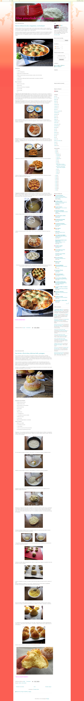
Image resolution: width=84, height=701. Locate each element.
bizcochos (56, 97)
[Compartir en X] (36, 327)
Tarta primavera (57, 271)
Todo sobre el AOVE (58, 254)
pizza (55, 135)
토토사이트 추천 (61, 324)
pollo (55, 137)
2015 (56, 182)
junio (57, 161)
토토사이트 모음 (61, 352)
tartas (55, 143)
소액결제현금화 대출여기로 (58, 309)
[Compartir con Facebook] (37, 327)
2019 (56, 176)
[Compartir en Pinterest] (38, 327)
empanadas (56, 112)
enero (57, 173)
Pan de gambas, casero (59, 250)
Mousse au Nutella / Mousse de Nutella (61, 288)
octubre (57, 157)
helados (55, 119)
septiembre (58, 158)
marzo (57, 170)
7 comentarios (28, 681)
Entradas (57, 46)
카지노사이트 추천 (57, 338)
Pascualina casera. (58, 246)
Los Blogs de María (58, 201)
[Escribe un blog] (35, 327)
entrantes (55, 114)
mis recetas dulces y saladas (60, 215)
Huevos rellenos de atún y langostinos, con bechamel (30, 26)
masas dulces (56, 124)
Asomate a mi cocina (59, 296)
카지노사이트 (63, 334)
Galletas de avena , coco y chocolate (61, 207)
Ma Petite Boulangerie (59, 274)
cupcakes (55, 107)
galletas (55, 117)
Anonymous (56, 319)
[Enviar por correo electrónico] (34, 327)
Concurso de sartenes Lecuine (60, 232)
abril (57, 169)
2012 (56, 187)
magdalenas (56, 120)
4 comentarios (28, 327)
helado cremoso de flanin (58, 310)
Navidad (55, 127)
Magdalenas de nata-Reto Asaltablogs (61, 297)
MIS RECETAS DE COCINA (60, 219)
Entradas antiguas (48, 686)
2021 (56, 152)
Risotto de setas (57, 216)
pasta (55, 130)
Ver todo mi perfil (57, 34)
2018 (56, 178)
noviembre (58, 155)
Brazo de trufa (57, 301)
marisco (55, 122)
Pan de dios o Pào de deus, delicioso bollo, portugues (30, 353)
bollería (55, 101)
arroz (55, 96)
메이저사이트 (60, 343)
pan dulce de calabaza (58, 325)
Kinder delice (57, 262)
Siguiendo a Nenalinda (59, 291)
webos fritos (57, 231)
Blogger (48, 698)
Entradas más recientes (20, 686)
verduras (55, 145)
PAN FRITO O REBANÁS (59, 210)
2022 (56, 151)
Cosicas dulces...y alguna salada (61, 300)
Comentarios (58, 48)
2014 (56, 184)
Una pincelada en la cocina (60, 249)
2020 (56, 175)
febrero (57, 172)
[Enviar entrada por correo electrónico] (32, 327)
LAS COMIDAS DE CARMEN (60, 235)
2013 (56, 185)
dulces (55, 109)
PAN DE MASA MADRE (59, 220)
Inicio (35, 686)
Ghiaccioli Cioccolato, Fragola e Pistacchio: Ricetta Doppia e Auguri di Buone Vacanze (61, 197)
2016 (56, 181)
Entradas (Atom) (36, 689)
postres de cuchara (57, 140)
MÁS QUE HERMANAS (59, 265)
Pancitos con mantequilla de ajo (60, 258)
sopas (55, 142)
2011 (56, 188)
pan (54, 129)
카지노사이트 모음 (57, 334)
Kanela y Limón (58, 261)
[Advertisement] (33, 340)
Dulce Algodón (58, 228)
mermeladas (56, 125)
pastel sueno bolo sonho (58, 353)
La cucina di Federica (59, 195)
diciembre (58, 154)
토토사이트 (56, 324)
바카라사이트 (56, 329)
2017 (56, 179)
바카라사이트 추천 (62, 329)
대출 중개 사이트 (57, 314)
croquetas (55, 106)
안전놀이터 (56, 343)
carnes (55, 102)
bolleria (55, 99)
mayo (57, 162)
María (61, 25)
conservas (56, 104)
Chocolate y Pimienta (59, 270)
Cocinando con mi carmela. (60, 253)
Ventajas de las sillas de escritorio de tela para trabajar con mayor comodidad (61, 203)
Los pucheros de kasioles (59, 223)
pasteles (55, 132)
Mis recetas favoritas (59, 257)
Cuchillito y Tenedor (59, 245)
